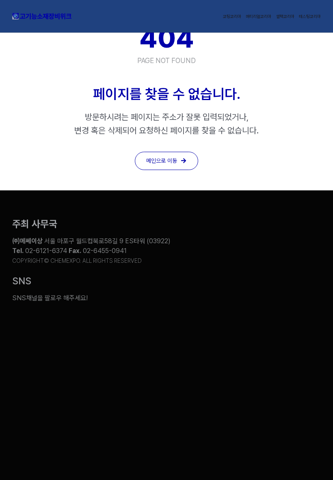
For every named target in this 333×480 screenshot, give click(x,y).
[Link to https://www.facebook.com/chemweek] (245, 292)
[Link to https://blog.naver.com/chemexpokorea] (213, 292)
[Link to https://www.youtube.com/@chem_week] (181, 292)
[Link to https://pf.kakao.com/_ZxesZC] (309, 292)
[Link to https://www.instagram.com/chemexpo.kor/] (277, 292)
